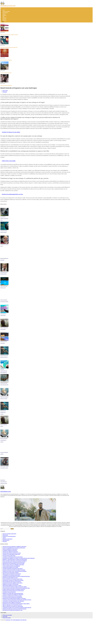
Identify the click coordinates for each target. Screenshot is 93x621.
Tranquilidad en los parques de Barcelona (11, 575)
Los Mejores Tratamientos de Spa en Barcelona (12, 557)
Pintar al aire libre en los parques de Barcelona (12, 579)
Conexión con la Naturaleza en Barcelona (11, 554)
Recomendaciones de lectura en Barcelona (12, 581)
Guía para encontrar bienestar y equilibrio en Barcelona (9, 34)
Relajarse (4, 15)
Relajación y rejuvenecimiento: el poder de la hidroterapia (15, 559)
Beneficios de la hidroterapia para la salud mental (13, 590)
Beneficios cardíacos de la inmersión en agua (12, 595)
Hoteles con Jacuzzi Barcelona (9, 536)
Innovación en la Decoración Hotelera (11, 572)
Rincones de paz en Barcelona (9, 555)
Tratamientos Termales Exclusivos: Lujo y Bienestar (13, 601)
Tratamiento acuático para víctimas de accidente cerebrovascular (17, 607)
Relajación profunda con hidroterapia (10, 584)
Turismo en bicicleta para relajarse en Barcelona (13, 594)
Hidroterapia (5, 12)
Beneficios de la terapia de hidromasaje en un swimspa (14, 598)
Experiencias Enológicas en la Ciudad (10, 567)
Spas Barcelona (6, 540)
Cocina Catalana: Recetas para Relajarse (11, 566)
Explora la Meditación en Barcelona (6, 60)
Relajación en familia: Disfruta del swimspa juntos (13, 593)
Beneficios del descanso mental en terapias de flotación (14, 608)
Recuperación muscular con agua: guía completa (13, 580)
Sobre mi (4, 19)
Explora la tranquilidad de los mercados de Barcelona (8, 47)
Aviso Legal (5, 616)
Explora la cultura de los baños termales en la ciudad (14, 570)
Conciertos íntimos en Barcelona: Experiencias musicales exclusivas (17, 599)
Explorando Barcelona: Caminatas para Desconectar (14, 562)
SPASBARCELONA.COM (7, 5)
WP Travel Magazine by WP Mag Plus (18, 620)
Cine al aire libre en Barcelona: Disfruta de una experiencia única (16, 588)
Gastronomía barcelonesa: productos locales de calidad (14, 586)
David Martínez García (5, 491)
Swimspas (5, 17)
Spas (4, 16)
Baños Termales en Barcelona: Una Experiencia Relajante (15, 560)
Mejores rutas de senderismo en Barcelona (12, 573)
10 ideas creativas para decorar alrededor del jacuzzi (14, 589)
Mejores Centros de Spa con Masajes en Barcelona (13, 564)
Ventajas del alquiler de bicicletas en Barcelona (13, 568)
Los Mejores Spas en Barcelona (9, 592)
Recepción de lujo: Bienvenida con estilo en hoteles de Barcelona (16, 576)
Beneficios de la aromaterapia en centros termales (13, 563)
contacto (4, 20)
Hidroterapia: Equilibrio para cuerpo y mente (12, 585)
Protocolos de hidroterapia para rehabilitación (12, 597)
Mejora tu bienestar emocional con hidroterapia (13, 606)
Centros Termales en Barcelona (9, 533)
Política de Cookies (7, 617)
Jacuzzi (4, 14)
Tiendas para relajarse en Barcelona (6, 85)
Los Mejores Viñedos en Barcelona (6, 72)
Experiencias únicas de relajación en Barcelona (12, 582)
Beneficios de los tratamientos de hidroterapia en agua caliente (16, 603)
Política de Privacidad (7, 615)
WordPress (8, 620)
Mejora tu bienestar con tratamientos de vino (12, 605)
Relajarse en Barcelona (7, 539)
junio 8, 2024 (5, 90)
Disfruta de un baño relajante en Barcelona (12, 602)
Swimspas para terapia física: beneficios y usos (12, 610)
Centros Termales (6, 11)
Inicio (4, 10)
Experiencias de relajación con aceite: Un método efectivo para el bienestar (19, 558)
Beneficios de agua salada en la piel (10, 577)
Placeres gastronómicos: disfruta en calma (12, 553)
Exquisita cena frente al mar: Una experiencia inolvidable (14, 571)
